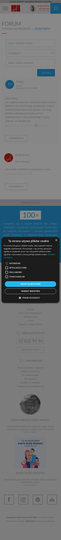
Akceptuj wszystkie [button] (30, 284)
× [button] (56, 240)
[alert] (30, 270)
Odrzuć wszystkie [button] (30, 291)
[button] (30, 297)
